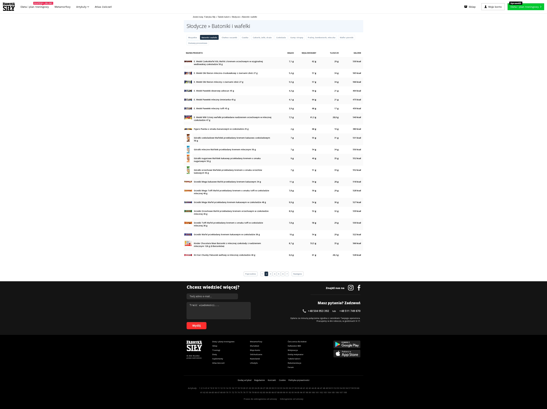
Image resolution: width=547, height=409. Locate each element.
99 (310, 392)
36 (290, 388)
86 (273, 392)
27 (264, 388)
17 (235, 388)
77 (247, 392)
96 (301, 392)
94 (295, 392)
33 (281, 388)
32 (278, 388)
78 (250, 392)
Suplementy (217, 358)
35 (287, 388)
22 (250, 388)
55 (344, 388)
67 (218, 392)
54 (341, 388)
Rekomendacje (294, 363)
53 (338, 388)
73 (235, 392)
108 (345, 392)
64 (210, 392)
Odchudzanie (256, 354)
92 (290, 392)
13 (224, 388)
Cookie (282, 380)
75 (241, 392)
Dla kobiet (254, 346)
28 (267, 388)
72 (233, 392)
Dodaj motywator (296, 354)
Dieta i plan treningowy (35, 6)
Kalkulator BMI (294, 346)
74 (238, 392)
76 (244, 392)
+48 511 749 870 (349, 311)
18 (238, 388)
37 (292, 388)
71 (230, 392)
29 (270, 388)
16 (233, 388)
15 (230, 388)
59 (355, 388)
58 (352, 388)
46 (318, 388)
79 (253, 392)
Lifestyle (254, 363)
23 (253, 388)
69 (224, 392)
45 (315, 388)
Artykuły (81, 6)
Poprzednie (250, 274)
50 (329, 388)
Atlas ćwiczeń (103, 6)
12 (221, 388)
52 (335, 388)
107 (341, 392)
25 (258, 388)
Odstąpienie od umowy (291, 399)
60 (358, 388)
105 (333, 392)
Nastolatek (255, 358)
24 (255, 388)
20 (244, 388)
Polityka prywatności (298, 380)
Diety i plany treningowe (223, 341)
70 (227, 392)
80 (255, 392)
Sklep (214, 346)
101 (317, 392)
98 (307, 392)
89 (281, 392)
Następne (297, 274)
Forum (291, 367)
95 (298, 392)
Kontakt (272, 380)
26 (261, 388)
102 (321, 392)
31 (275, 388)
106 (337, 392)
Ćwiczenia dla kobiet (297, 341)
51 (332, 388)
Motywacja (293, 350)
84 (267, 392)
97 (304, 392)
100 (313, 392)
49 (327, 388)
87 (275, 392)
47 (321, 388)
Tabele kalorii (294, 358)
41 (304, 388)
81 (258, 392)
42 (307, 388)
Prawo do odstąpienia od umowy (260, 399)
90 (284, 392)
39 (298, 388)
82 (261, 392)
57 (349, 388)
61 (201, 392)
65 (213, 392)
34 (284, 388)
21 (247, 388)
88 (278, 392)
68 (221, 392)
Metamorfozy (63, 6)
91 (287, 392)
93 (292, 392)
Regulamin (259, 380)
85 (270, 392)
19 (241, 388)
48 (324, 388)
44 (312, 388)
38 (295, 388)
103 (325, 392)
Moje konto (255, 350)
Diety (214, 354)
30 (273, 388)
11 (218, 388)
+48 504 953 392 (318, 311)
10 (216, 388)
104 (329, 392)
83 (264, 392)
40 (301, 388)
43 (310, 388)
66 (216, 392)
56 (347, 388)
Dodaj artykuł (244, 380)
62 (204, 392)
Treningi (216, 350)
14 (227, 388)
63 (207, 392)
